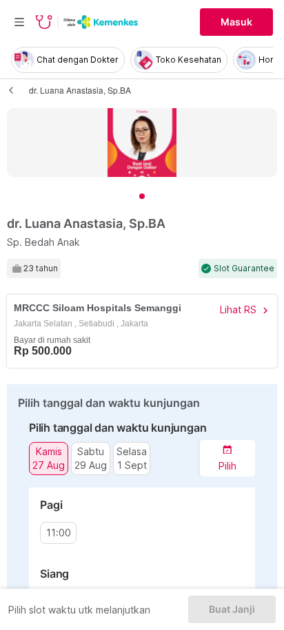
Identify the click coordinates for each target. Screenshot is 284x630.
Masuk (236, 22)
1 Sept (132, 465)
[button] (227, 458)
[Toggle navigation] (19, 22)
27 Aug (48, 465)
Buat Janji (232, 609)
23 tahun (40, 268)
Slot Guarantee (244, 268)
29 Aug (90, 465)
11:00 (58, 532)
